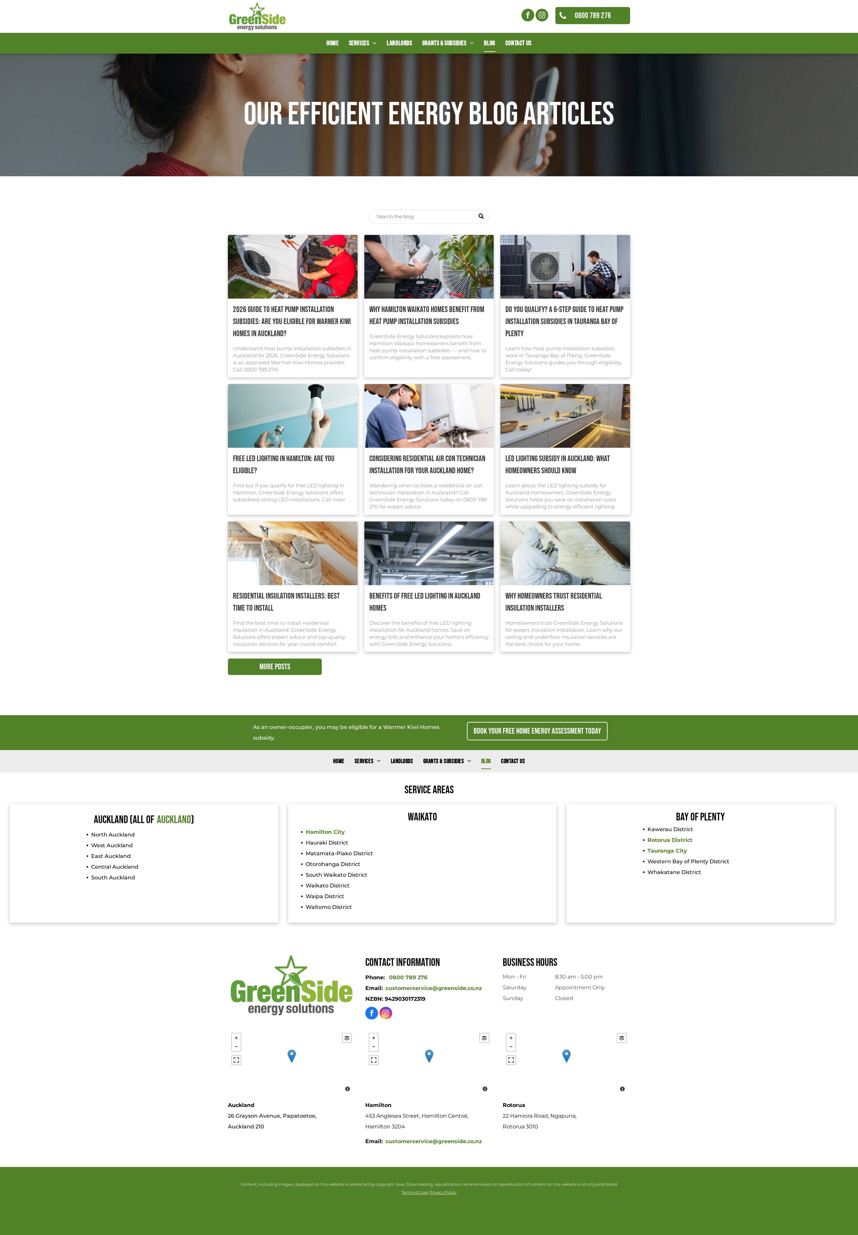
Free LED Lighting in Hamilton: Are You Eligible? (283, 465)
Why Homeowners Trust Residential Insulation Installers (553, 602)
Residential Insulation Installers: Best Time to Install (286, 602)
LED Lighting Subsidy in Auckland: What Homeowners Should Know (557, 465)
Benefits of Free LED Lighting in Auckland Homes (424, 602)
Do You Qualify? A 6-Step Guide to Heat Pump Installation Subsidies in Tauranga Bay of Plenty (564, 321)
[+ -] (291, 1063)
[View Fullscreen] (236, 1060)
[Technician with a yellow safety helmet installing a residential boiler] (429, 416)
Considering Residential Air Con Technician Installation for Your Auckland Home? (427, 465)
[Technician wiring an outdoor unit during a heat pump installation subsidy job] (293, 267)
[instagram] (542, 16)
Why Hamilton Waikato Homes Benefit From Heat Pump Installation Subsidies (426, 315)
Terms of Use (414, 1192)
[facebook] (528, 16)
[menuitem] (332, 43)
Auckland (174, 819)
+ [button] (236, 1038)
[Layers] (347, 1038)
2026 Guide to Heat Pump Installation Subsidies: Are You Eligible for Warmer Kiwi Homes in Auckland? (292, 321)
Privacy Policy (442, 1192)
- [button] (236, 1046)
